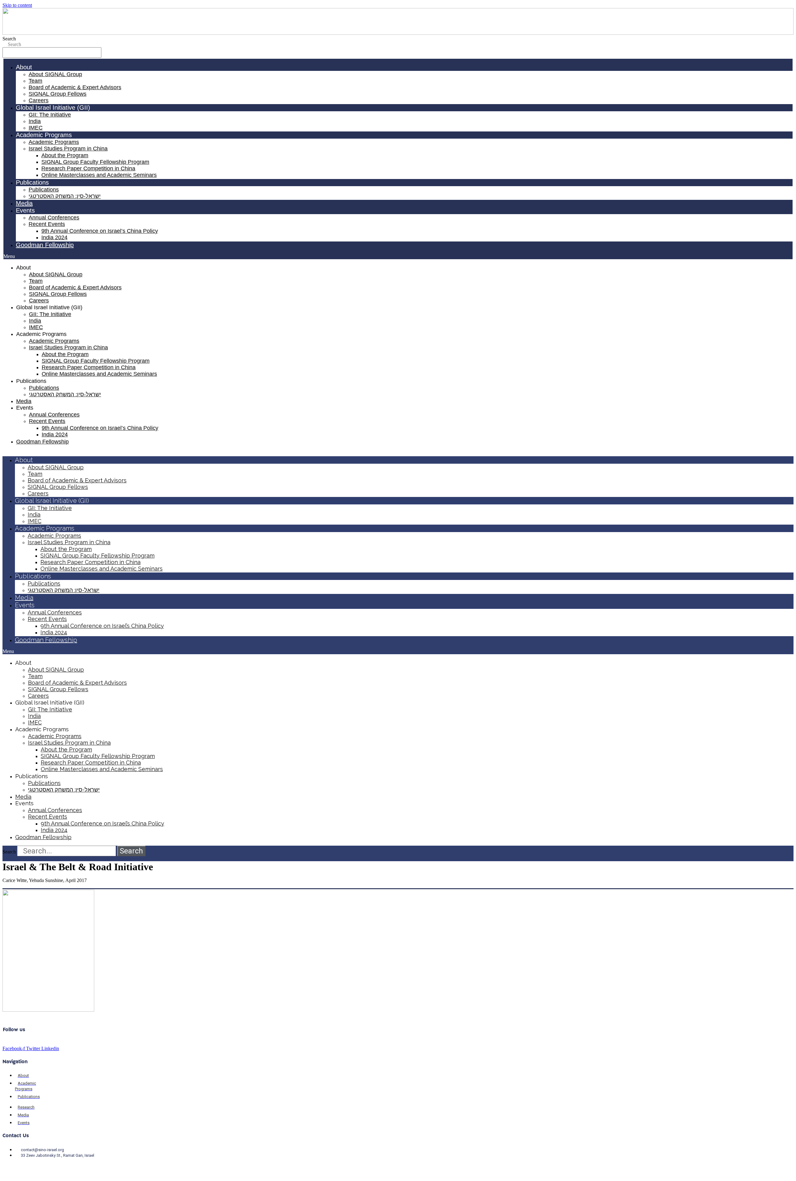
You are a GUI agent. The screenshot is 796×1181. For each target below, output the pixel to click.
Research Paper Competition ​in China (88, 168)
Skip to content (17, 5)
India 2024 (54, 237)
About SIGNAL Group (55, 74)
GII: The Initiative (50, 115)
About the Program (64, 155)
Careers (39, 100)
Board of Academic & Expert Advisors (75, 87)
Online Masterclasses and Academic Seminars (99, 175)
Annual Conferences (54, 217)
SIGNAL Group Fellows (57, 94)
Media (24, 203)
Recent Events (47, 224)
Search (9, 38)
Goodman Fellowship (45, 244)
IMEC (36, 128)
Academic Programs (54, 142)
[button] (398, 256)
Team (35, 81)
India (35, 121)
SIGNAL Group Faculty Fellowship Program (95, 162)
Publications (44, 189)
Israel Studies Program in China (68, 148)
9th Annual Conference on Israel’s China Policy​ (99, 231)
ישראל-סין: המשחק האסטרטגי (65, 196)
